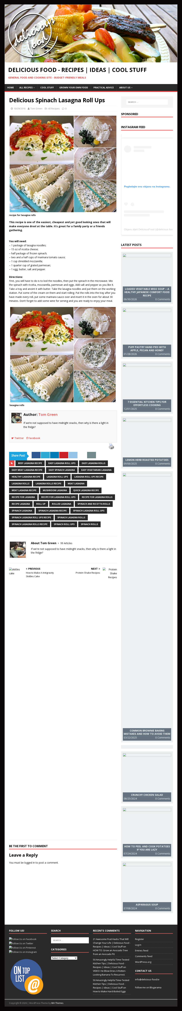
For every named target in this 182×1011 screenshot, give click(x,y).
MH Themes (57, 1003)
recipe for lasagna (23, 497)
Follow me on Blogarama (148, 987)
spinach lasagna (22, 510)
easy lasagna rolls (93, 463)
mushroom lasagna (55, 490)
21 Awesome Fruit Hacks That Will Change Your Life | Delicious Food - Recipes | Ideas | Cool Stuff (111, 942)
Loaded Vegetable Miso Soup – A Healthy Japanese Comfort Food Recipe (147, 292)
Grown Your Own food (73, 87)
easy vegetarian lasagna (96, 470)
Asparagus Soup (147, 904)
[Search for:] (147, 102)
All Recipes (26, 87)
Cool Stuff (47, 87)
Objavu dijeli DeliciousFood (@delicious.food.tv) (151, 229)
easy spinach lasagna (62, 470)
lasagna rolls (20, 483)
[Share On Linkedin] (54, 455)
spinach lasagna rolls (71, 517)
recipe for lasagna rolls (97, 497)
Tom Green (36, 108)
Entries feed (141, 950)
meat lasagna (76, 483)
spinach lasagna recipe (52, 510)
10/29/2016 (19, 108)
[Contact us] (91, 455)
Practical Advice (103, 87)
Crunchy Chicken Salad (147, 794)
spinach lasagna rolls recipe (29, 524)
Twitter (19, 438)
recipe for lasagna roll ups (58, 497)
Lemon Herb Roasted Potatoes (146, 460)
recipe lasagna (21, 503)
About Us (124, 87)
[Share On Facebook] (36, 455)
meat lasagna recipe (24, 490)
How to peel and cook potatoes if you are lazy (147, 848)
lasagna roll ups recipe (88, 476)
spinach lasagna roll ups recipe (31, 517)
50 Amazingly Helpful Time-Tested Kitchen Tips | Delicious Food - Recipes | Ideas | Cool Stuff (111, 963)
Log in (138, 944)
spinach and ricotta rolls (93, 503)
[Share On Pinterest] (63, 455)
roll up (41, 503)
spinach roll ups (64, 524)
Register (139, 939)
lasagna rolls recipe (48, 483)
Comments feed (143, 956)
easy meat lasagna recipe (27, 470)
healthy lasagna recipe (26, 476)
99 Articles (66, 543)
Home (10, 87)
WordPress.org (143, 962)
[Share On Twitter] (45, 455)
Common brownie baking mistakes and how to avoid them (147, 732)
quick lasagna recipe (86, 490)
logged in (29, 862)
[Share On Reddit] (73, 455)
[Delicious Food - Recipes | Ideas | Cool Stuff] (91, 60)
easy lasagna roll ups (61, 463)
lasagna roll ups (57, 476)
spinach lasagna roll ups (88, 510)
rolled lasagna (61, 503)
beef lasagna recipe (30, 463)
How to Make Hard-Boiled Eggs (109, 991)
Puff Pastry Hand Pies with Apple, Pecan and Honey (147, 348)
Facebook (34, 438)
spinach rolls (89, 524)
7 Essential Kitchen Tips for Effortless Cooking (147, 403)
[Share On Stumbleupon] (82, 455)
